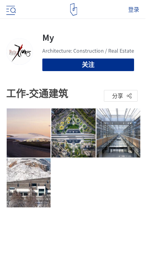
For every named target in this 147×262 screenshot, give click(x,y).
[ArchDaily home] (73, 9)
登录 (133, 9)
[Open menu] (10, 9)
